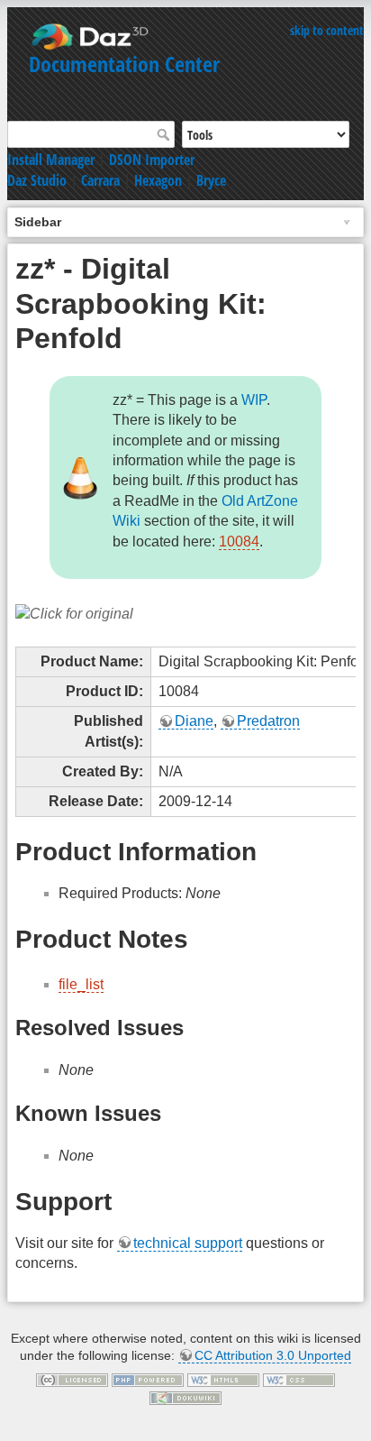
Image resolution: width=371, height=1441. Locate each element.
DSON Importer (152, 160)
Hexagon (158, 180)
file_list (81, 984)
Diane (194, 721)
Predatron (268, 721)
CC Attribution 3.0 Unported (273, 1355)
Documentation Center (124, 63)
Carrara (100, 180)
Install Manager (51, 160)
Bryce (211, 180)
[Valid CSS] (299, 1379)
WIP (254, 400)
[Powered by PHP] (148, 1379)
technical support (187, 1243)
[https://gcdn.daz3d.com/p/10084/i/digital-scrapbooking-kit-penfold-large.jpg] (74, 612)
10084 (239, 541)
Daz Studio (37, 180)
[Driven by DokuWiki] (185, 1397)
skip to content (327, 30)
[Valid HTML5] (223, 1379)
